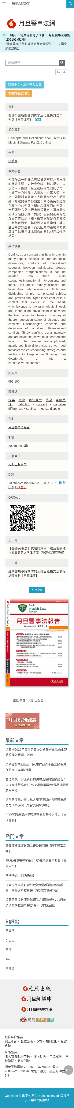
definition (24, 404)
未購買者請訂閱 (18, 93)
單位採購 (56, 1056)
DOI (39, 1041)
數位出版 (27, 1041)
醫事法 (10, 930)
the (8, 959)
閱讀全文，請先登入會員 (24, 84)
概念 (22, 400)
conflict (31, 408)
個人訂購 (40, 1056)
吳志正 (10, 940)
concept (41, 404)
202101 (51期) (16, 39)
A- (58, 72)
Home (4, 34)
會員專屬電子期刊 (32, 35)
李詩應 (12, 161)
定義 (11, 400)
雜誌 (13, 35)
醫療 (9, 949)
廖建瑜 (10, 968)
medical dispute (49, 408)
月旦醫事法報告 (59, 35)
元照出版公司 (17, 464)
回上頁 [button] (38, 589)
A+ (65, 72)
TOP (69, 1070)
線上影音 (11, 1041)
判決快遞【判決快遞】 (21, 875)
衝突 (49, 400)
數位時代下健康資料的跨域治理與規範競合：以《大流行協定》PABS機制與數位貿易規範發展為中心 (37, 785)
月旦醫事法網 (36, 23)
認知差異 (35, 400)
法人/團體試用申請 (17, 1056)
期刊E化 (51, 1041)
